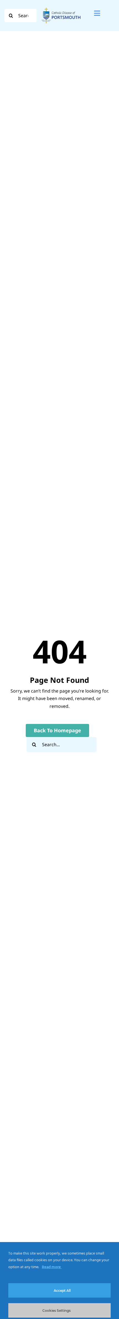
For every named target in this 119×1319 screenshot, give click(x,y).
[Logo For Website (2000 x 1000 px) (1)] (61, 8)
